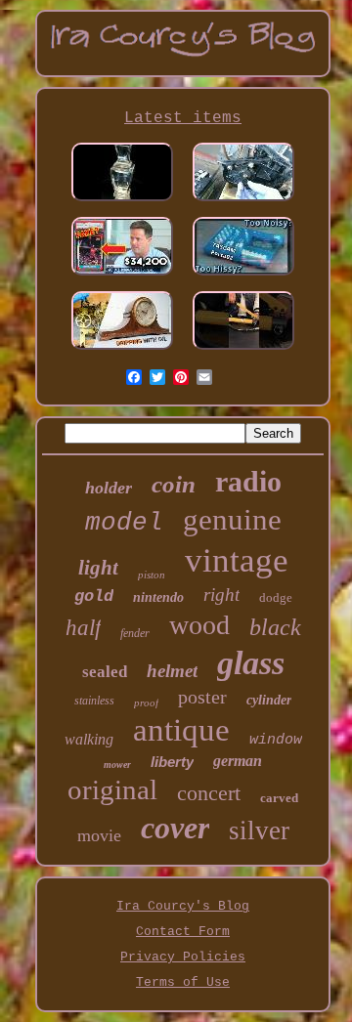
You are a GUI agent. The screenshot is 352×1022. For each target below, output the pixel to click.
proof (146, 702)
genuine (232, 519)
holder (108, 487)
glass (251, 663)
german (237, 760)
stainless (94, 700)
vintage (236, 560)
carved (279, 797)
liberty (172, 761)
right (221, 594)
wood (199, 625)
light (98, 567)
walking (89, 739)
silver (259, 830)
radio (248, 481)
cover (175, 827)
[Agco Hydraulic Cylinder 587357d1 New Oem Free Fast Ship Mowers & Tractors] (243, 352)
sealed (104, 671)
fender (135, 633)
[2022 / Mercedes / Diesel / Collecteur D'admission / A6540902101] (243, 203)
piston (151, 574)
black (275, 627)
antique (181, 729)
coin (174, 484)
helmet (172, 670)
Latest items (183, 118)
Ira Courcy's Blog (182, 906)
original (112, 789)
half (83, 628)
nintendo (158, 597)
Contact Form (183, 931)
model (124, 522)
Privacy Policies (182, 957)
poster (202, 696)
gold (93, 596)
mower (117, 764)
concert (209, 793)
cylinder (268, 700)
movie (99, 835)
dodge (275, 597)
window (275, 740)
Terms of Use (183, 982)
